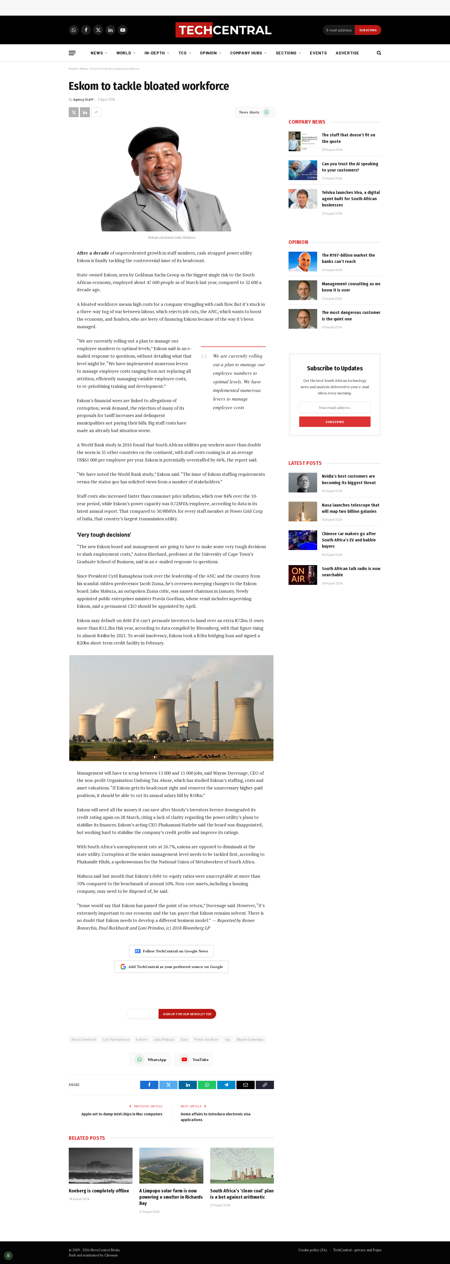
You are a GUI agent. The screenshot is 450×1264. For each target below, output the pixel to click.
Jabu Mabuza (164, 1039)
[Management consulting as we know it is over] (303, 290)
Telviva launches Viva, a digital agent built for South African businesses (351, 199)
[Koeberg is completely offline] (101, 1166)
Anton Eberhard (83, 1039)
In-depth (155, 52)
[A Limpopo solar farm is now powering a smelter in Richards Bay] (171, 1166)
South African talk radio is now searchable (351, 572)
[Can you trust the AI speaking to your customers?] (303, 170)
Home (73, 68)
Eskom (141, 1039)
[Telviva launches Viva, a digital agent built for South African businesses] (303, 199)
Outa (184, 1039)
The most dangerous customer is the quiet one (351, 315)
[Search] (378, 53)
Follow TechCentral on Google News (175, 951)
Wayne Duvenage (250, 1039)
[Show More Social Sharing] (96, 112)
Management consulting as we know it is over (351, 287)
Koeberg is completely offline (99, 1191)
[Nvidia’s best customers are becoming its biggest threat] (303, 482)
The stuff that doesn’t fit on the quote (348, 138)
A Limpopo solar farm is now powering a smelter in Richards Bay (171, 1197)
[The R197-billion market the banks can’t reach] (303, 261)
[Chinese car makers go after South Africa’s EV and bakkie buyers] (303, 540)
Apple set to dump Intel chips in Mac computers (122, 1114)
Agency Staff (83, 99)
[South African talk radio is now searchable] (303, 575)
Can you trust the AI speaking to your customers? (350, 167)
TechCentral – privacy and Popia (357, 1250)
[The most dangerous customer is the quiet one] (303, 319)
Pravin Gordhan (206, 1039)
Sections (286, 52)
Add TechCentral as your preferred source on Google (175, 966)
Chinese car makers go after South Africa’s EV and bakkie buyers (349, 540)
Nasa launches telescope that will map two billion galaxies (350, 508)
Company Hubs (246, 52)
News (97, 52)
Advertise (347, 52)
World (123, 52)
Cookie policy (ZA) (312, 1250)
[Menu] (72, 53)
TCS (182, 52)
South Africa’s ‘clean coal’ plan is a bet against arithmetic (242, 1194)
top (227, 1039)
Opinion (208, 52)
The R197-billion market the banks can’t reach (348, 258)
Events (318, 52)
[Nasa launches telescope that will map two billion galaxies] (303, 511)
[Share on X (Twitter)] (74, 112)
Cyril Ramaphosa (116, 1039)
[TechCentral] (225, 30)
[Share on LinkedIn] (85, 112)
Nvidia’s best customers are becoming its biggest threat (349, 479)
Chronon (111, 1255)
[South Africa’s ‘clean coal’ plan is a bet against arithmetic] (242, 1166)
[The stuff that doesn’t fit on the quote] (303, 141)
